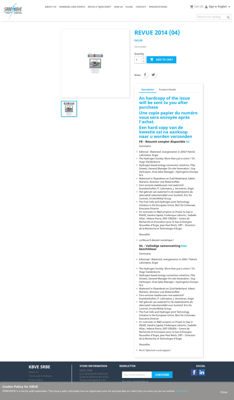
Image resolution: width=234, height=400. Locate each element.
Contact (141, 6)
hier (184, 246)
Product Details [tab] (167, 89)
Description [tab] (147, 89)
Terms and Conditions (40, 375)
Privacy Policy (36, 379)
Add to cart (161, 59)
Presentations (158, 6)
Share (145, 74)
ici (187, 141)
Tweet (153, 74)
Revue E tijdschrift (99, 6)
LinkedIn (202, 372)
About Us (50, 6)
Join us (118, 6)
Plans (129, 6)
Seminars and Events (72, 6)
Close (223, 392)
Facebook (194, 372)
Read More (181, 391)
